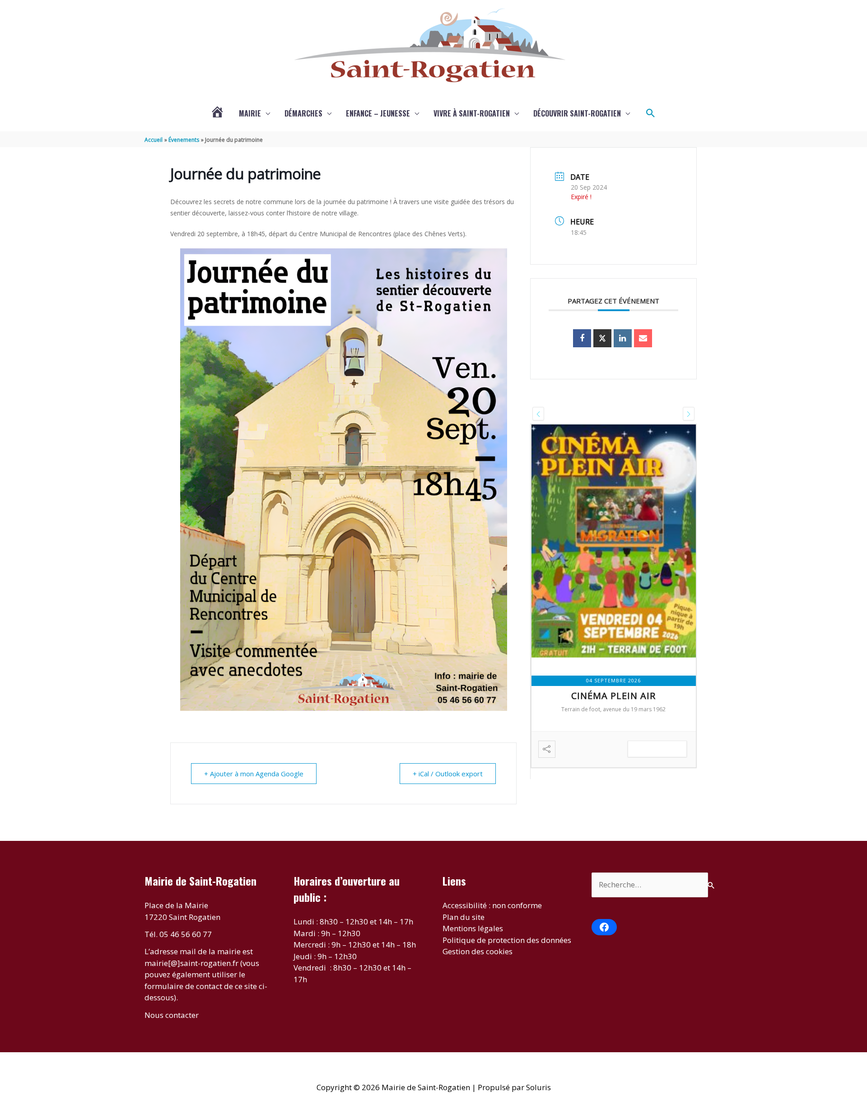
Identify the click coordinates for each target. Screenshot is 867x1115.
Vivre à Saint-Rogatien (472, 113)
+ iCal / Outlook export (448, 773)
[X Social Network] (602, 338)
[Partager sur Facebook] (582, 338)
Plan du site (464, 917)
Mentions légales (473, 928)
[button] (651, 113)
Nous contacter (171, 1015)
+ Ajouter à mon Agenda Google (253, 773)
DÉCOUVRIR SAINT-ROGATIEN (577, 113)
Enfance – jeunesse (378, 113)
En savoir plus (657, 749)
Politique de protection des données (507, 940)
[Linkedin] (623, 338)
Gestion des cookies (478, 951)
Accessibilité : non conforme (492, 905)
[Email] (643, 338)
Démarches (303, 113)
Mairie (250, 113)
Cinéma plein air (613, 696)
